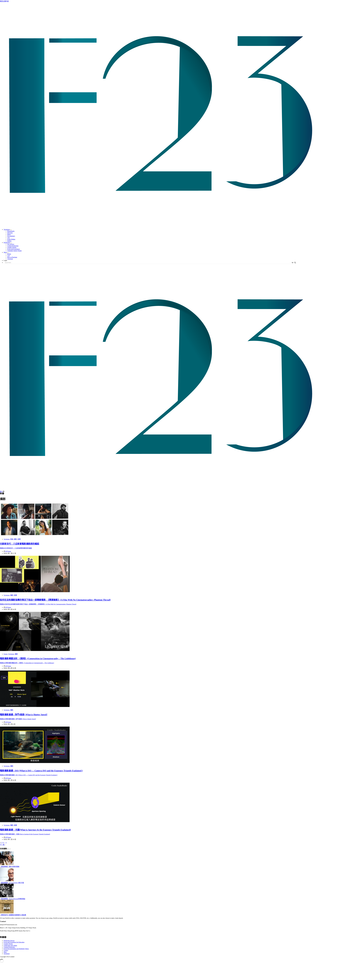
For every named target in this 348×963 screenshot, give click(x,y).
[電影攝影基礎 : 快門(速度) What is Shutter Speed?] (35, 706)
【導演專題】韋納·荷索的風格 (9, 866)
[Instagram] (3, 494)
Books (9, 254)
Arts (8, 237)
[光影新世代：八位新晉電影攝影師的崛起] (35, 535)
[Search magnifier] (295, 262)
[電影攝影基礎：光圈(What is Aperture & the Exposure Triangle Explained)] (35, 821)
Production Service (9, 940)
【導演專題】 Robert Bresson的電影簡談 (12, 899)
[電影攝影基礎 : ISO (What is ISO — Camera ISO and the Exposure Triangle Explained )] (35, 762)
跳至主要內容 (4, 1)
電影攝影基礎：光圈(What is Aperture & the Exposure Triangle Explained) (35, 830)
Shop (5, 252)
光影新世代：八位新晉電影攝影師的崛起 (19, 544)
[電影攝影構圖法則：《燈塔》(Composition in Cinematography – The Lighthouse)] (35, 650)
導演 (11, 539)
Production (7, 242)
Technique (7, 229)
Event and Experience (13, 249)
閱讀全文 (16, 548)
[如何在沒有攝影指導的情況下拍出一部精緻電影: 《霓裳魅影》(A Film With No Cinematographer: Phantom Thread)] (35, 591)
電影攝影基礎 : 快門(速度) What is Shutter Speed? (23, 714)
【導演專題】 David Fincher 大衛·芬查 (12, 882)
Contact (6, 950)
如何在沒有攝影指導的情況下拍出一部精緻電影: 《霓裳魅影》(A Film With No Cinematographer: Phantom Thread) (55, 600)
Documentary (11, 236)
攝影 (15, 539)
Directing (10, 233)
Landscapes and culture (10, 945)
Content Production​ (12, 246)
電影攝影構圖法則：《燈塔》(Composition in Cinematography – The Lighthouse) (38, 658)
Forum (5, 654)
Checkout (10, 259)
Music (9, 234)
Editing (9, 241)
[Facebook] (1, 494)
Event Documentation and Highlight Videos (16, 949)
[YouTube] (5, 937)
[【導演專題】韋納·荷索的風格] (7, 864)
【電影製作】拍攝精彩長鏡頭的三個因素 (13, 915)
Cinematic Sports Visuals (14, 250)
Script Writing (11, 239)
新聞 (19, 539)
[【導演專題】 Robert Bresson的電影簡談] (7, 897)
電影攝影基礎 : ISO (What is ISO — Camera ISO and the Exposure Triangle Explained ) (41, 770)
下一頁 (2, 844)
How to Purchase (12, 257)
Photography (11, 231)
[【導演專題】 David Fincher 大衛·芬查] (7, 880)
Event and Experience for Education (14, 942)
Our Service (10, 244)
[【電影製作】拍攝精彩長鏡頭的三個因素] (7, 913)
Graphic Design (11, 247)
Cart (8, 255)
